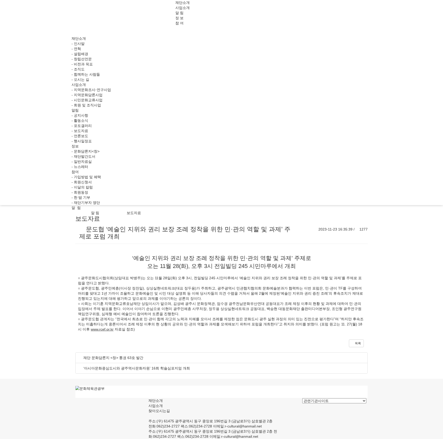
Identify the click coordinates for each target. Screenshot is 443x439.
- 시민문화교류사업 (87, 100)
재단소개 (182, 3)
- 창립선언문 (82, 59)
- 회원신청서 (82, 182)
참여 (75, 172)
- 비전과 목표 (82, 64)
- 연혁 (76, 49)
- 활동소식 (80, 120)
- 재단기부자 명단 (86, 203)
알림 (75, 110)
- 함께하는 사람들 (86, 74)
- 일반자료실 (82, 161)
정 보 (179, 18)
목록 (357, 343)
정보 (75, 146)
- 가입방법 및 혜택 (86, 177)
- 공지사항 (80, 115)
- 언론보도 (80, 136)
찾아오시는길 (159, 411)
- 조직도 (78, 69)
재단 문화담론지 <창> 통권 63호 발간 (113, 358)
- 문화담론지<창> (85, 151)
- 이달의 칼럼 (82, 187)
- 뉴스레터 (80, 167)
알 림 (179, 13)
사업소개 (182, 8)
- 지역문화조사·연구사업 (91, 90)
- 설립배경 (80, 54)
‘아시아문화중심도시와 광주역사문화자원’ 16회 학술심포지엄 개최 (136, 368)
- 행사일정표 (82, 141)
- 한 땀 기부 (81, 197)
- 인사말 (78, 44)
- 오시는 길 (80, 79)
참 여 (179, 23)
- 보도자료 (80, 131)
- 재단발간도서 (83, 156)
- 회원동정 (80, 192)
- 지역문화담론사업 (87, 95)
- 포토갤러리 (82, 126)
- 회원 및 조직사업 (86, 105)
